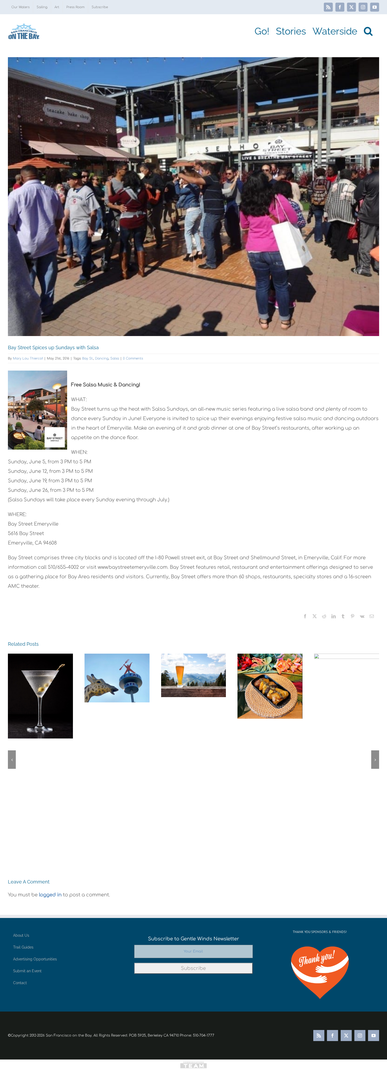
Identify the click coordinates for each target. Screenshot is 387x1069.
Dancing (101, 358)
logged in (50, 894)
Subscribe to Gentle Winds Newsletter (193, 938)
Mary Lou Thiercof (28, 358)
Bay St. (87, 358)
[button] (368, 31)
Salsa (114, 358)
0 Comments (133, 358)
